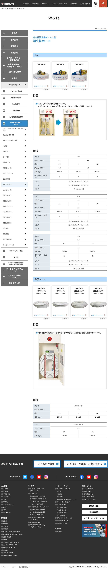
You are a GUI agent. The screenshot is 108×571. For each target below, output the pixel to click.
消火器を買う (94, 506)
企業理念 (5, 489)
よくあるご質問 (88, 489)
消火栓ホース (7, 184)
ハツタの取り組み (8, 504)
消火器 (16, 257)
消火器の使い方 (61, 510)
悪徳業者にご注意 (62, 523)
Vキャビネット (8, 206)
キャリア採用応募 (89, 496)
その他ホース (7, 190)
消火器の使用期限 (62, 512)
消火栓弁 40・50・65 (10, 140)
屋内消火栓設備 (16, 97)
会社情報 (26, 4)
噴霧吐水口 (6, 151)
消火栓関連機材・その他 (16, 123)
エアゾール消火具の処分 (37, 515)
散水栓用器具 (7, 239)
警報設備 (5, 526)
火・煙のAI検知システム (10, 545)
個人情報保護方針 (24, 567)
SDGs (5, 510)
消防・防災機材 (7, 537)
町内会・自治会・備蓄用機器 (11, 531)
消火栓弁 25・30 (8, 135)
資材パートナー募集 (89, 499)
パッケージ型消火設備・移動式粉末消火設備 (16, 263)
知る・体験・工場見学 (63, 502)
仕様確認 (45, 89)
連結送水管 (16, 104)
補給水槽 (6, 234)
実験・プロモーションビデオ (65, 518)
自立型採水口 (7, 223)
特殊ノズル (6, 162)
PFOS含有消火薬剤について (38, 499)
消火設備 (5, 523)
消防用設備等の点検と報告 (37, 496)
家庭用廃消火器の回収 (36, 512)
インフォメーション (59, 4)
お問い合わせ (85, 4)
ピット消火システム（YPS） (11, 542)
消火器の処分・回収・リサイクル (39, 507)
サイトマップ (5, 567)
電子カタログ (7, 512)
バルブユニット (8, 212)
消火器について (61, 504)
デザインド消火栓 (16, 91)
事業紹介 (5, 502)
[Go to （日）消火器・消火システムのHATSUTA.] (2, 9)
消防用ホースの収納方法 (10, 555)
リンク (14, 567)
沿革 (4, 499)
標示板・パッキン (9, 245)
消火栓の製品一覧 (14, 85)
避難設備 (5, 529)
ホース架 (6, 157)
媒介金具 (6, 228)
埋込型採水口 (7, 217)
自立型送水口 (7, 201)
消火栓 (5, 539)
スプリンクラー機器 (16, 251)
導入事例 (5, 550)
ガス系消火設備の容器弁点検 (38, 501)
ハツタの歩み (7, 496)
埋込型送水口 (7, 195)
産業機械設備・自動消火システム (12, 534)
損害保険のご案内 (35, 522)
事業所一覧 (6, 494)
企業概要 (5, 491)
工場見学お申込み (89, 494)
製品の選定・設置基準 (63, 489)
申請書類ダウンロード (63, 520)
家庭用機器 (60, 496)
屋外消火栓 (16, 110)
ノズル (5, 146)
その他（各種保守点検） (37, 504)
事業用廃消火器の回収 (36, 509)
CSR (4, 507)
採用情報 (74, 4)
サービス (45, 4)
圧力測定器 (6, 179)
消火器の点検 (61, 515)
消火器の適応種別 (62, 507)
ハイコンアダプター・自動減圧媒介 (13, 129)
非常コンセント (8, 173)
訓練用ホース (7, 168)
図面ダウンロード (40, 86)
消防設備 (59, 494)
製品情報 (35, 4)
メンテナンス (34, 493)
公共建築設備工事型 (16, 117)
